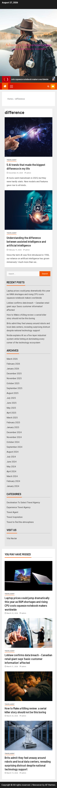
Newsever (37, 785)
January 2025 (13, 427)
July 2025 (11, 398)
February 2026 (13, 364)
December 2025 (14, 373)
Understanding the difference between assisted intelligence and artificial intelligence (26, 241)
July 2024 (11, 456)
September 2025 (14, 388)
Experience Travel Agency (18, 507)
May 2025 (11, 408)
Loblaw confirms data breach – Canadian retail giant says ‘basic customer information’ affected (28, 306)
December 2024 (14, 432)
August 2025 (12, 393)
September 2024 (14, 447)
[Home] (5, 86)
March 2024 (12, 476)
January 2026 (13, 368)
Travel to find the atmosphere (20, 522)
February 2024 (13, 481)
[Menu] (11, 86)
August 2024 (12, 452)
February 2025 (13, 422)
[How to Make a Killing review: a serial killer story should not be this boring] (28, 686)
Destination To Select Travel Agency (23, 502)
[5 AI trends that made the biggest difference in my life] (28, 137)
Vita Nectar (12, 538)
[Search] (48, 86)
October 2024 (13, 442)
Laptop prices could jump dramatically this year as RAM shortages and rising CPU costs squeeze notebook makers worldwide (28, 294)
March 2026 (12, 359)
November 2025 (14, 378)
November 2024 (14, 437)
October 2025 (13, 383)
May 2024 (11, 466)
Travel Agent (12, 160)
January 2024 (13, 486)
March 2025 (12, 417)
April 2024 (11, 471)
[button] (11, 86)
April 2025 (11, 413)
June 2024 (11, 461)
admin (28, 173)
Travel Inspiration (15, 517)
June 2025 (11, 403)
